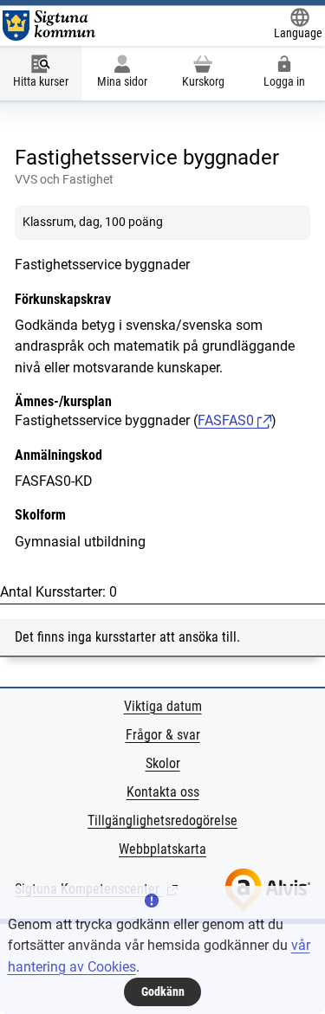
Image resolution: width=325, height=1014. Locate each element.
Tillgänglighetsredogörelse (162, 820)
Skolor (163, 763)
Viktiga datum (163, 706)
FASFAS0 (227, 420)
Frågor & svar (163, 735)
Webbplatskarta (162, 849)
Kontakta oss (163, 792)
